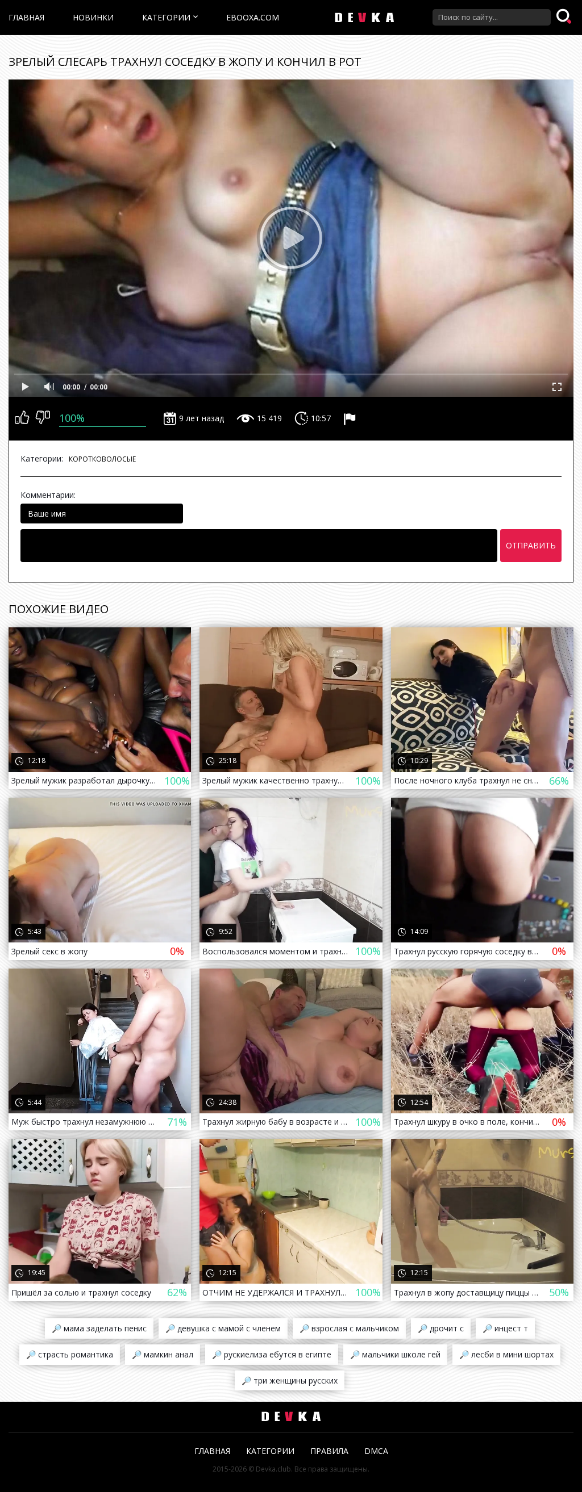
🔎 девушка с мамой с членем (223, 1328)
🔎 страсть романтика (69, 1354)
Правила (329, 1450)
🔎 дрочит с (441, 1328)
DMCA (376, 1450)
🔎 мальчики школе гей (395, 1354)
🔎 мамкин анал (162, 1354)
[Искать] (564, 17)
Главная (26, 17)
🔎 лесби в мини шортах (506, 1354)
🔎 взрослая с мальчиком (349, 1328)
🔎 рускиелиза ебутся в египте (271, 1354)
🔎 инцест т (505, 1328)
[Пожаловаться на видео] (351, 418)
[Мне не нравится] (43, 418)
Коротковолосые (102, 459)
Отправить (531, 545)
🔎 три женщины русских (290, 1380)
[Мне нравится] (22, 418)
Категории (166, 17)
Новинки (93, 17)
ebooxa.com (252, 17)
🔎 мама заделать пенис (99, 1328)
